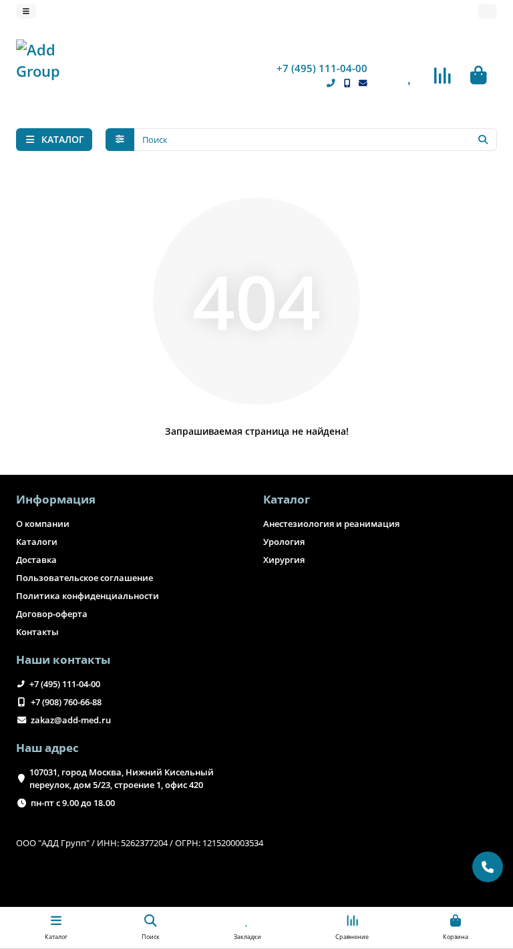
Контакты (37, 632)
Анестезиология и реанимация (331, 524)
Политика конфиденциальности (87, 596)
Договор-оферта (52, 614)
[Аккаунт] (487, 11)
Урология (284, 542)
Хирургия (284, 560)
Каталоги (36, 542)
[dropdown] (26, 11)
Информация (56, 499)
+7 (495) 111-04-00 (322, 68)
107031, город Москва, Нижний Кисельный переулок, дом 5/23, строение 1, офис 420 (121, 778)
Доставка (36, 560)
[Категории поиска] (120, 139)
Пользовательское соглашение (84, 578)
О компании (42, 524)
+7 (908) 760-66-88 (66, 702)
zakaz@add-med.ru (71, 720)
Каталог (286, 499)
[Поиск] (483, 139)
